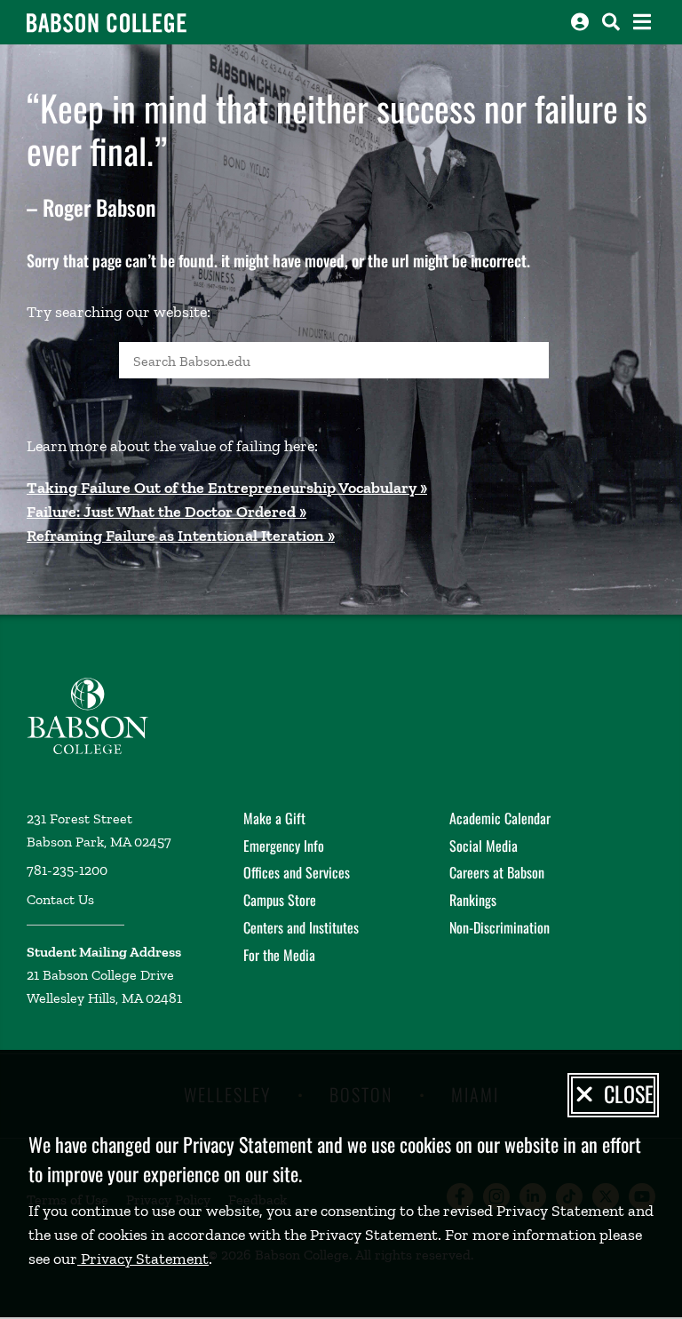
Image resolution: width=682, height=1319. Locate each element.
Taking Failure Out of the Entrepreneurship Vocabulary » (227, 487)
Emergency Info (283, 845)
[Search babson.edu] (611, 21)
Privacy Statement (143, 1258)
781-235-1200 (67, 870)
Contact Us (60, 899)
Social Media (483, 845)
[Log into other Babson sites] (580, 21)
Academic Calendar (500, 818)
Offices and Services (296, 872)
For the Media (279, 954)
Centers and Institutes (301, 927)
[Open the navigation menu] (642, 21)
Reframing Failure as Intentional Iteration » (181, 535)
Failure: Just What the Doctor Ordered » (166, 511)
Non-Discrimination (499, 927)
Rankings (472, 899)
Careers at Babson (496, 872)
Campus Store (279, 899)
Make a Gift (274, 818)
